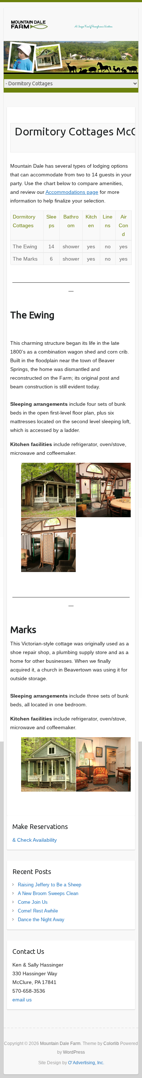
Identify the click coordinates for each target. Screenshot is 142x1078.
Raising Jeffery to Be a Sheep (49, 884)
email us (22, 1000)
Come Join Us (33, 902)
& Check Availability (34, 840)
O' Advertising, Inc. (86, 1062)
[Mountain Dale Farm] (62, 24)
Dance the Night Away (41, 919)
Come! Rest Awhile (38, 911)
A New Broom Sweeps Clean (48, 893)
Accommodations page (72, 192)
